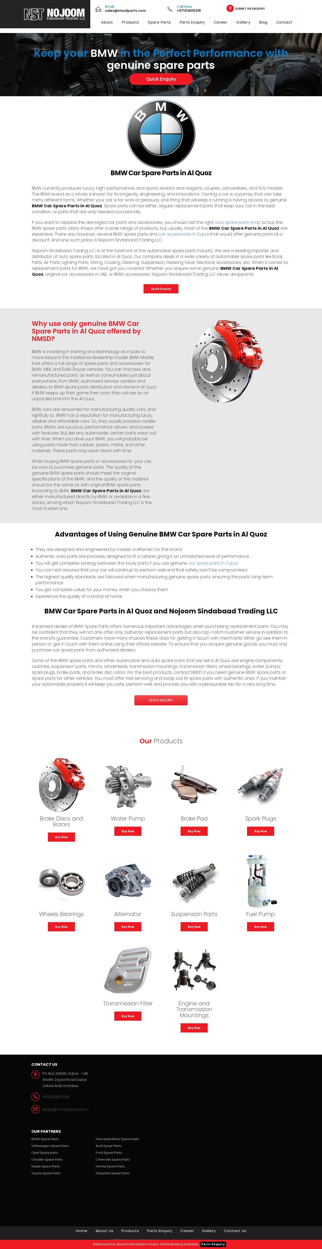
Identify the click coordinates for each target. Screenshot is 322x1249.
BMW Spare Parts (44, 1139)
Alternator (127, 914)
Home (81, 1230)
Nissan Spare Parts (45, 1166)
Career (220, 22)
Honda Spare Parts (110, 1166)
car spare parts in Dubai (213, 563)
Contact (284, 22)
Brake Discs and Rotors (61, 821)
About (107, 22)
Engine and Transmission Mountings (194, 1009)
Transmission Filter (128, 1003)
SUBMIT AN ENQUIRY (250, 9)
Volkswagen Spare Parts (50, 1146)
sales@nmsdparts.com (65, 1109)
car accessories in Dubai (183, 234)
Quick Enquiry (161, 79)
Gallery (243, 22)
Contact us (235, 1230)
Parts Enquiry (192, 22)
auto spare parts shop (238, 222)
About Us (104, 1230)
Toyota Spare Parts (45, 1173)
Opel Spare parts (44, 1152)
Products (130, 22)
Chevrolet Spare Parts (113, 1159)
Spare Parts (159, 22)
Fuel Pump (260, 914)
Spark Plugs (260, 818)
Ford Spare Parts (109, 1152)
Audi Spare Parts (108, 1146)
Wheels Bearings (61, 914)
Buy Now (61, 837)
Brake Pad (194, 818)
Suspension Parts (194, 914)
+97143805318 (56, 1097)
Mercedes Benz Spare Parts (117, 1139)
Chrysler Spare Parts (46, 1159)
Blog (263, 22)
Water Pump (128, 818)
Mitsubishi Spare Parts (112, 1173)
